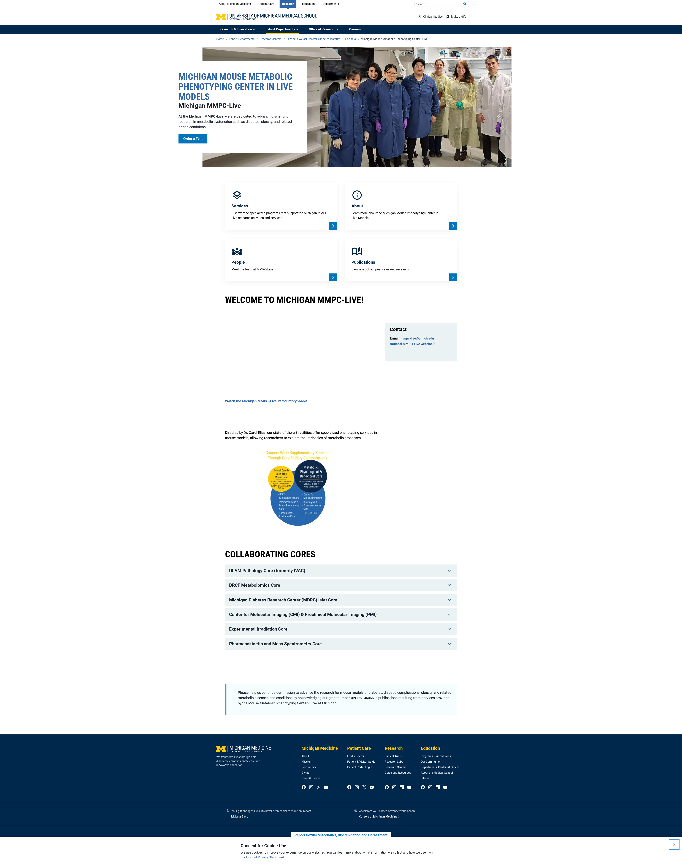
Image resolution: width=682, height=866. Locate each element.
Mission (307, 761)
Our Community (430, 761)
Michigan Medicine (320, 748)
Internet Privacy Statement (265, 857)
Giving (306, 772)
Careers (355, 29)
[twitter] (318, 787)
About (305, 756)
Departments (331, 4)
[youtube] (326, 787)
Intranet (425, 778)
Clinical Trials (393, 756)
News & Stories (311, 778)
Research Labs (394, 761)
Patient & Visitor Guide (361, 761)
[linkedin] (402, 787)
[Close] (674, 844)
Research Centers (395, 767)
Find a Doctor (355, 756)
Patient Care (266, 4)
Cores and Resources (398, 772)
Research (288, 4)
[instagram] (311, 787)
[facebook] (304, 787)
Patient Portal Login (359, 767)
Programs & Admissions (436, 756)
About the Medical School (437, 772)
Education (308, 4)
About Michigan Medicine (235, 4)
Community (309, 767)
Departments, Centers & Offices (440, 767)
